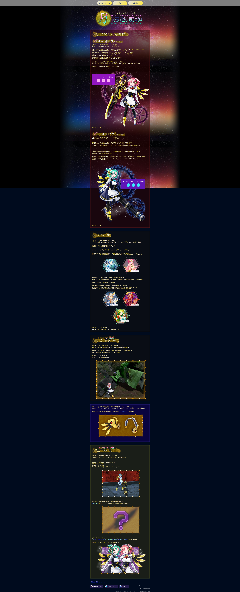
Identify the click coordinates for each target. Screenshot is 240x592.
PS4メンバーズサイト (97, 586)
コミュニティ (125, 586)
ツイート (140, 585)
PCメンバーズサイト (112, 586)
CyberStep (145, 588)
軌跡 (120, 3)
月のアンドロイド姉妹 (104, 3)
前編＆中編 (135, 3)
